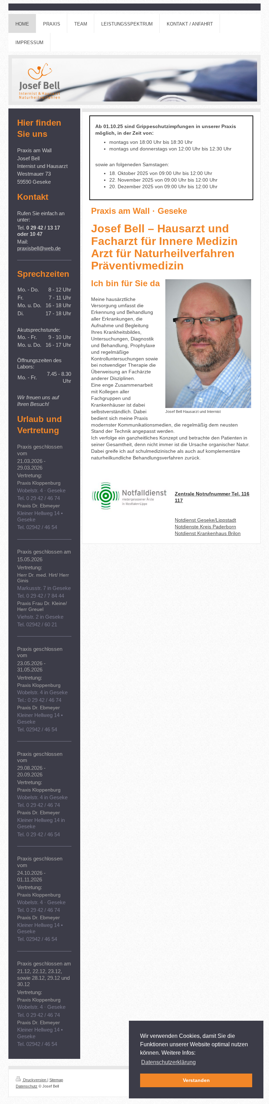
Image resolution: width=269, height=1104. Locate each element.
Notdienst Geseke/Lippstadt (205, 520)
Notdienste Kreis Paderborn (205, 526)
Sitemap (56, 1080)
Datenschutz (26, 1086)
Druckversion (34, 1080)
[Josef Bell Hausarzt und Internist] (208, 343)
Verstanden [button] (196, 1080)
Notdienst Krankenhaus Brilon (208, 533)
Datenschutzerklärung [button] (168, 1062)
